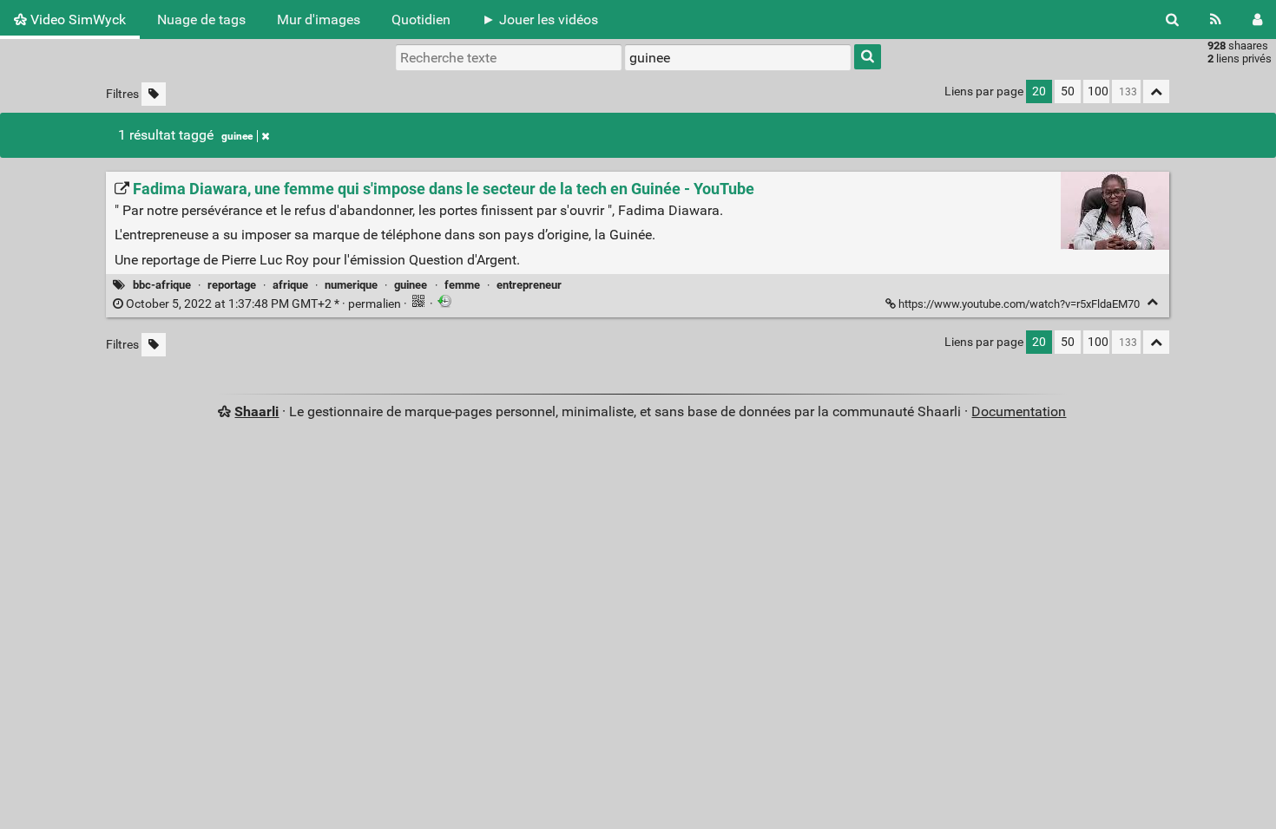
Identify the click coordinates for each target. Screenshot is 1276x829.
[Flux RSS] (1215, 19)
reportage (231, 284)
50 (1068, 91)
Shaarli (256, 411)
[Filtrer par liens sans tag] (153, 94)
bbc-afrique (162, 284)
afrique (290, 284)
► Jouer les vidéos (540, 19)
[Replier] (1152, 302)
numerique (351, 284)
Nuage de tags (201, 19)
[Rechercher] (1172, 19)
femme (462, 284)
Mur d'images (318, 19)
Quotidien (421, 19)
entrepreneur (529, 284)
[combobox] (738, 57)
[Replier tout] (1156, 91)
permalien (263, 304)
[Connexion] (1257, 19)
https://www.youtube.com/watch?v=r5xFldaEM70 (1019, 303)
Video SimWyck (76, 19)
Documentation (1018, 411)
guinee (237, 136)
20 (1039, 91)
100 (1098, 91)
